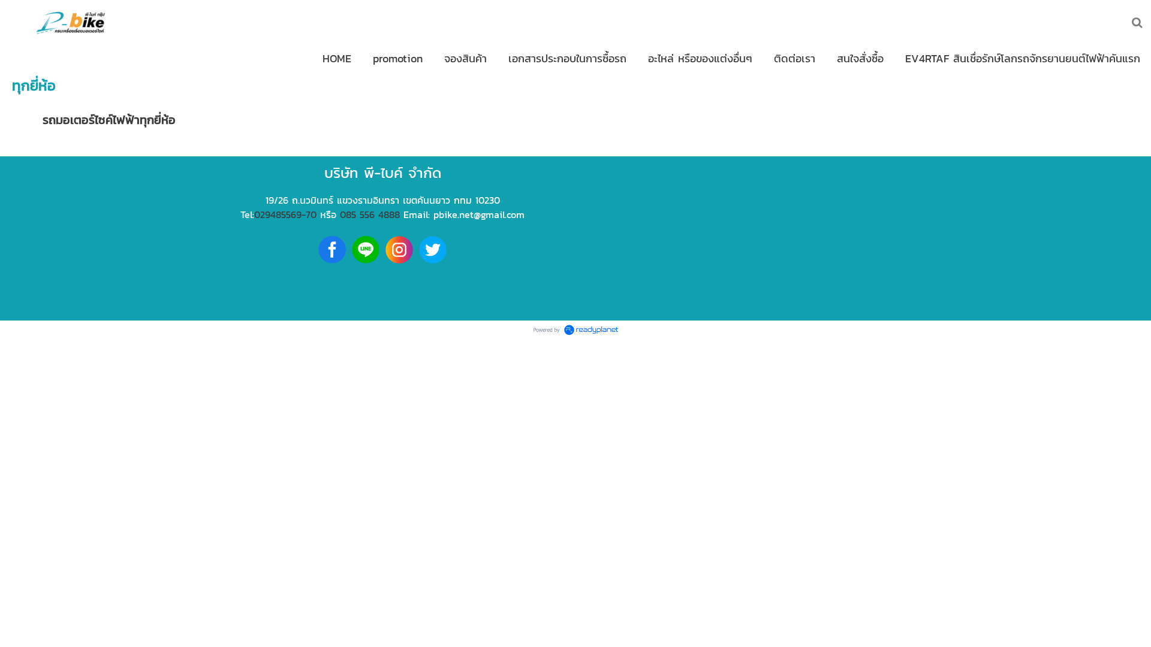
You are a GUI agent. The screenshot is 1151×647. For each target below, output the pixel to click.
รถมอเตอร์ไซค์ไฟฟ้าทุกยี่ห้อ (109, 120)
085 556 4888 (370, 214)
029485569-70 (285, 214)
